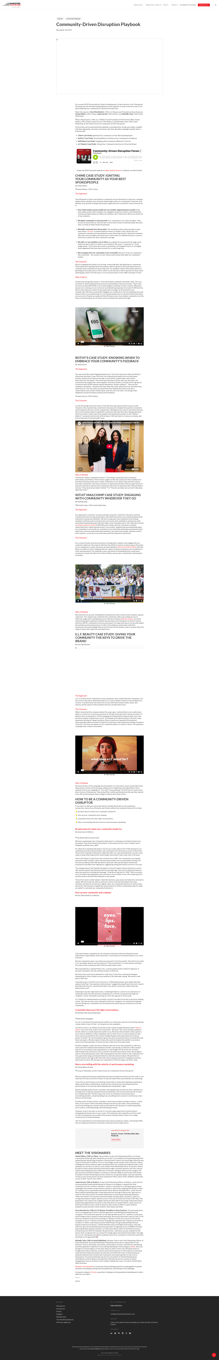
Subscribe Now (116, 1306)
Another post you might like (120, 1130)
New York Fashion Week (127, 547)
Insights (59, 1314)
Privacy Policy (104, 1353)
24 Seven (93, 1272)
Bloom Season (128, 619)
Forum (60, 19)
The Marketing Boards (64, 1320)
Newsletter (60, 1306)
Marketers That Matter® (84, 1266)
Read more (116, 1139)
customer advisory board (86, 525)
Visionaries (60, 1309)
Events (59, 1311)
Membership (61, 1317)
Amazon (118, 170)
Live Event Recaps (73, 19)
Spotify (112, 170)
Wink (133, 1247)
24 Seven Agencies (63, 1322)
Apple (107, 170)
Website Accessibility (113, 1353)
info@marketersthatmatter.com (123, 1314)
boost (90, 231)
